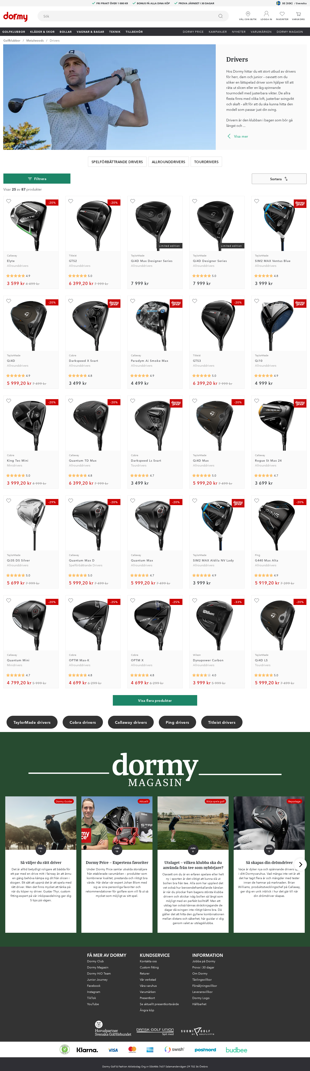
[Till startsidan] (15, 17)
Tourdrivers (206, 161)
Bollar (66, 31)
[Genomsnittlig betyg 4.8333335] (77, 675)
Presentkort (147, 998)
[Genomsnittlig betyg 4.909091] (15, 376)
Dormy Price (193, 31)
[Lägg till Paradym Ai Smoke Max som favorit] (133, 301)
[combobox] (133, 16)
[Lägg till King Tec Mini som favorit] (9, 401)
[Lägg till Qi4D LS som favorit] (257, 600)
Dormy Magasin (290, 31)
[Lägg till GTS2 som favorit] (71, 201)
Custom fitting (149, 967)
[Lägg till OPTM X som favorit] (133, 600)
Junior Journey (97, 979)
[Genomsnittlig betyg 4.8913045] (15, 276)
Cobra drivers (83, 722)
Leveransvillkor (202, 992)
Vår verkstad (148, 979)
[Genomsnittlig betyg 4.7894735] (77, 376)
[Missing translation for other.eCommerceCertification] (64, 1049)
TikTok (91, 998)
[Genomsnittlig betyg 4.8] (139, 675)
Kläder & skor (42, 31)
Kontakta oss (148, 961)
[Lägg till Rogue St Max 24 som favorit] (257, 401)
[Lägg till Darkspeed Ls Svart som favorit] (133, 401)
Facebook (93, 985)
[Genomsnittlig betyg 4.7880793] (263, 276)
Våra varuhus (148, 985)
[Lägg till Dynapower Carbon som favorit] (195, 600)
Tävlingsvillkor (202, 979)
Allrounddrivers (168, 161)
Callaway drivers (131, 722)
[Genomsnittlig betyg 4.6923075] (15, 675)
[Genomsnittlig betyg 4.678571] (139, 475)
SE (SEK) (294, 3)
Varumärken (261, 31)
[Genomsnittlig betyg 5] (77, 276)
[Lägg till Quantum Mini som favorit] (9, 600)
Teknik (115, 31)
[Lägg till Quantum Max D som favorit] (71, 501)
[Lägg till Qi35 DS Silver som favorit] (9, 501)
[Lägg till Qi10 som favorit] (257, 301)
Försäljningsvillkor (204, 985)
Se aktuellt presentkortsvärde (159, 1004)
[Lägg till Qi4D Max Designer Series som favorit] (133, 201)
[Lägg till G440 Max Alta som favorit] (257, 501)
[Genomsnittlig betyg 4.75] (77, 475)
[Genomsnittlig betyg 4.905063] (263, 376)
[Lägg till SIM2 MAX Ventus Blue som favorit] (257, 201)
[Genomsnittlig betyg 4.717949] (263, 475)
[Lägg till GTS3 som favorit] (195, 301)
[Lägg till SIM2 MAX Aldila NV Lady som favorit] (195, 501)
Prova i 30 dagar (203, 967)
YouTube (93, 1004)
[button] (266, 14)
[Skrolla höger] (300, 864)
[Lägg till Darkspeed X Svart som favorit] (71, 301)
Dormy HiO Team (99, 973)
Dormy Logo (201, 998)
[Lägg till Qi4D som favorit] (9, 301)
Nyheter (239, 31)
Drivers (54, 40)
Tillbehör (134, 31)
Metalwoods (35, 40)
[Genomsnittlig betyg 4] (201, 675)
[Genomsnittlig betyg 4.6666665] (139, 575)
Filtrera (40, 178)
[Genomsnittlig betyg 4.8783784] (139, 376)
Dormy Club (95, 961)
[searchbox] (123, 16)
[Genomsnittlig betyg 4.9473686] (201, 575)
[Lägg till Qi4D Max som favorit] (195, 401)
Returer (145, 973)
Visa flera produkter (155, 700)
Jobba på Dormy (203, 961)
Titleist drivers (222, 722)
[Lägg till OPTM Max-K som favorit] (71, 600)
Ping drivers (177, 722)
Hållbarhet (199, 1004)
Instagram (93, 992)
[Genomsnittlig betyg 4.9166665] (263, 575)
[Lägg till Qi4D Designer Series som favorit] (195, 201)
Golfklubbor (13, 31)
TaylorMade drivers (32, 722)
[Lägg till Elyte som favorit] (9, 201)
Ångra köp (147, 1010)
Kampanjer (218, 31)
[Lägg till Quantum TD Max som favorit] (71, 401)
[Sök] (220, 16)
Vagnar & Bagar (90, 31)
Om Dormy (200, 973)
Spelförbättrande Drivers (117, 161)
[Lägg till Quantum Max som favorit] (133, 501)
